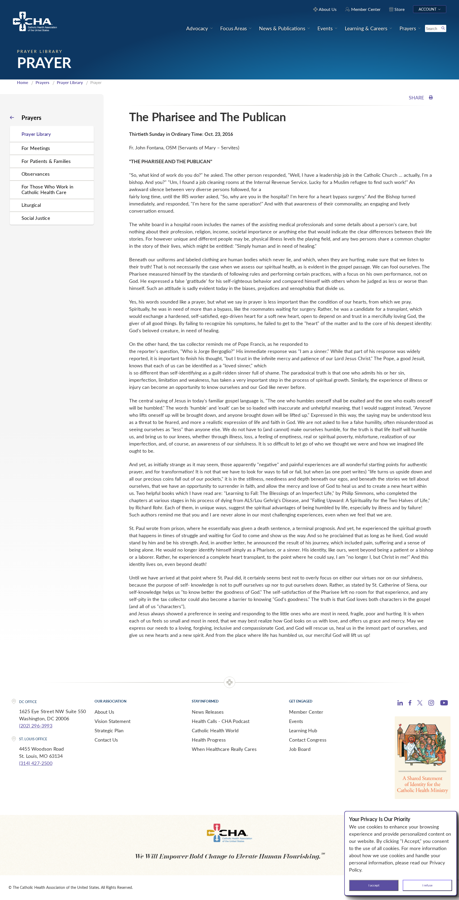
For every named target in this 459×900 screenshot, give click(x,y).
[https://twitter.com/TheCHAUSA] (420, 703)
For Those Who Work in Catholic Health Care (47, 189)
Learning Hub (303, 730)
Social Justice (36, 218)
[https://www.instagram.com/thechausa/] (431, 704)
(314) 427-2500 (35, 763)
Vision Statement (112, 721)
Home (22, 82)
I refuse (427, 885)
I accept (373, 885)
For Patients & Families (46, 161)
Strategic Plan (109, 730)
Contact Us (106, 740)
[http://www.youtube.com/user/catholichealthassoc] (444, 703)
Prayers (42, 82)
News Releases (208, 712)
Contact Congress (307, 740)
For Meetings (36, 148)
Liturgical (31, 205)
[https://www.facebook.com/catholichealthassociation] (410, 703)
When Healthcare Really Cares (224, 749)
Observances (36, 174)
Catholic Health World (215, 730)
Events (296, 721)
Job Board (300, 749)
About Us (104, 712)
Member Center (306, 712)
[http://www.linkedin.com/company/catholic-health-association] (400, 703)
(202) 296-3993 (35, 725)
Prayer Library (70, 82)
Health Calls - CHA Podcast (220, 721)
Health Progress (209, 740)
